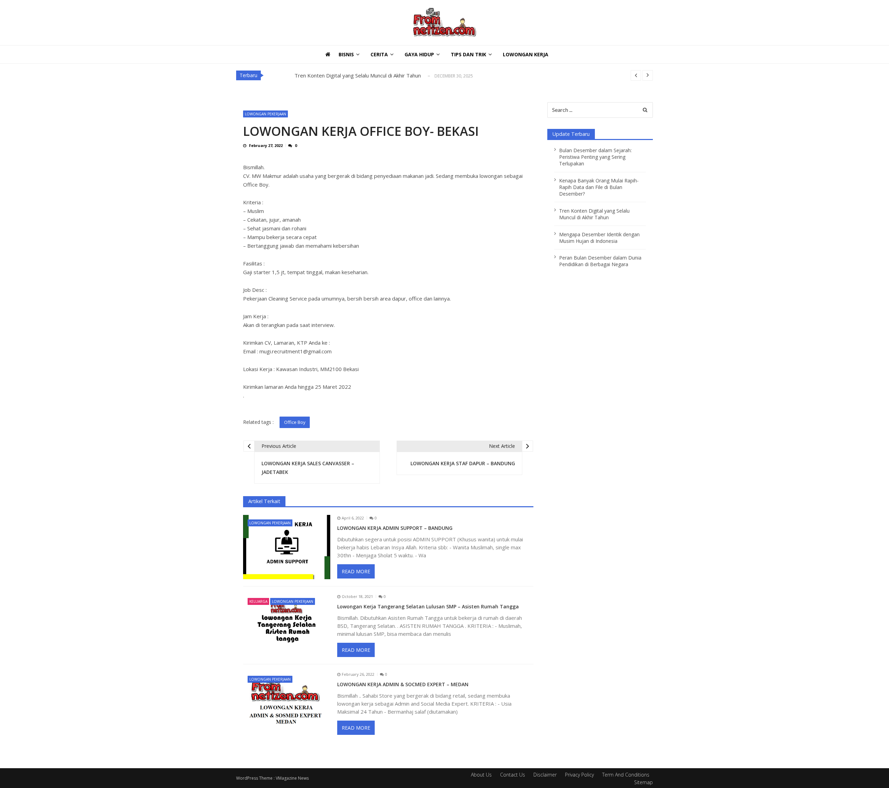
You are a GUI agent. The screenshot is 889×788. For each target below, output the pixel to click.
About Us (481, 774)
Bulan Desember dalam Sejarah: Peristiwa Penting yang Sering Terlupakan (595, 157)
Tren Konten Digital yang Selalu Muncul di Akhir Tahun (357, 75)
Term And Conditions (625, 774)
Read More (356, 571)
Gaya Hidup (419, 54)
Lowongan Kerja (525, 54)
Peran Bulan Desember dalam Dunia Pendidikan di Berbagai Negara (600, 261)
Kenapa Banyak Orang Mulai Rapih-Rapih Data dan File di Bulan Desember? (599, 187)
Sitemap (643, 782)
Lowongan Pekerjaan (265, 114)
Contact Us (512, 774)
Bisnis (346, 54)
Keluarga (258, 601)
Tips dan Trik (468, 54)
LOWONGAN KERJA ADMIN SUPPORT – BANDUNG (394, 528)
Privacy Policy (579, 774)
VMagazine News (292, 778)
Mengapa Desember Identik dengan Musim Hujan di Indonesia (599, 237)
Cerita (379, 54)
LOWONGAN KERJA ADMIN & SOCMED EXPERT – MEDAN (402, 684)
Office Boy (294, 422)
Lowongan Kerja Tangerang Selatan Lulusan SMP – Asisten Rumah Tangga (428, 607)
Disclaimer (545, 774)
